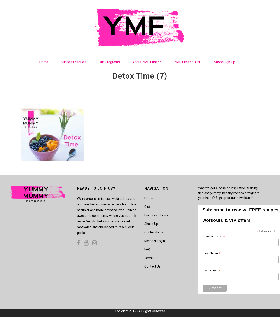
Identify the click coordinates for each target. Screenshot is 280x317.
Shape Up (151, 224)
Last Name (211, 270)
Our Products (153, 232)
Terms (149, 258)
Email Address (214, 236)
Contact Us (152, 266)
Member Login (154, 241)
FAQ (147, 249)
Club (147, 207)
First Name (211, 253)
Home (148, 198)
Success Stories (156, 215)
